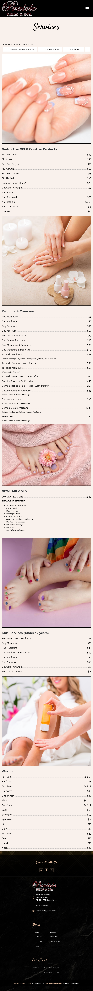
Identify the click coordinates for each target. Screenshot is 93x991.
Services (38, 941)
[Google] (52, 870)
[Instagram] (41, 870)
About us (38, 937)
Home (36, 932)
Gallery (53, 932)
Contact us (55, 941)
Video (36, 946)
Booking (53, 937)
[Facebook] (46, 870)
